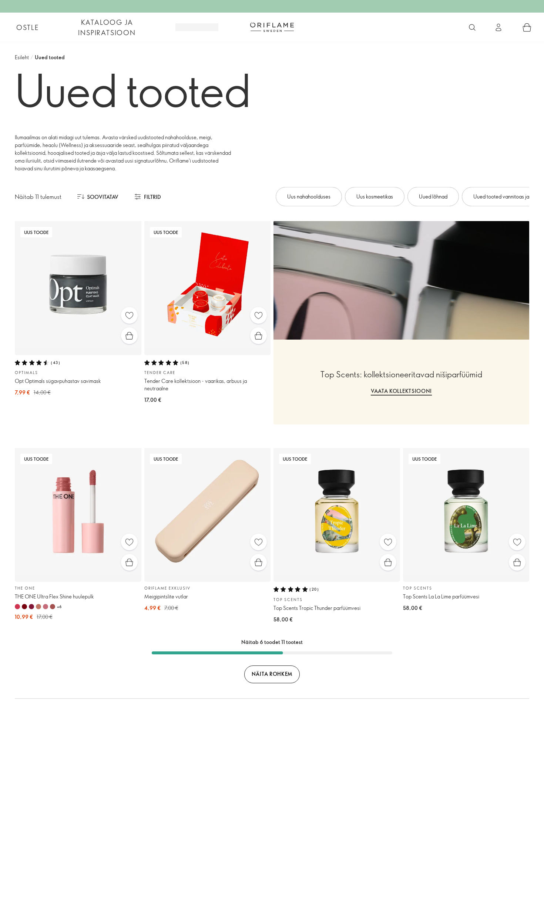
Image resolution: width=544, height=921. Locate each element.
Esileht (22, 57)
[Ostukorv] (527, 27)
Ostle (27, 27)
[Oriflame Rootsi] (272, 27)
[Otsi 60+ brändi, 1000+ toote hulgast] (472, 27)
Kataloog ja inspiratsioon (106, 27)
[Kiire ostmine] (129, 335)
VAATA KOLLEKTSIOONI (401, 390)
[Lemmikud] (129, 315)
